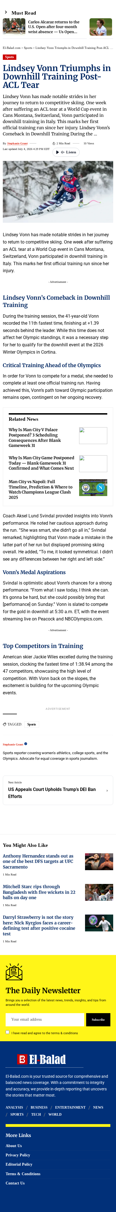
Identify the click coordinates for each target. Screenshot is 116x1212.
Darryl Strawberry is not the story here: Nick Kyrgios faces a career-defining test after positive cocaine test (39, 925)
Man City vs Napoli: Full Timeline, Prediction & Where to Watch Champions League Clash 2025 (40, 489)
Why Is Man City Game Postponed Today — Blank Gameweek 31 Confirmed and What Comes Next (41, 463)
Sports (28, 47)
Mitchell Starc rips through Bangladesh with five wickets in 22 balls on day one (39, 892)
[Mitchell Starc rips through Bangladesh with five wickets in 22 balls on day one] (99, 892)
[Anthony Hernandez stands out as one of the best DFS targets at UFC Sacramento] (99, 861)
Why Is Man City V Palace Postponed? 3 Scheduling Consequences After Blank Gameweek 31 (35, 437)
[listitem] (45, 28)
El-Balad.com (12, 47)
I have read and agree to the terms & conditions (45, 1033)
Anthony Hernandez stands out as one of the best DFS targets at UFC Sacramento (38, 861)
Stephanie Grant (17, 143)
